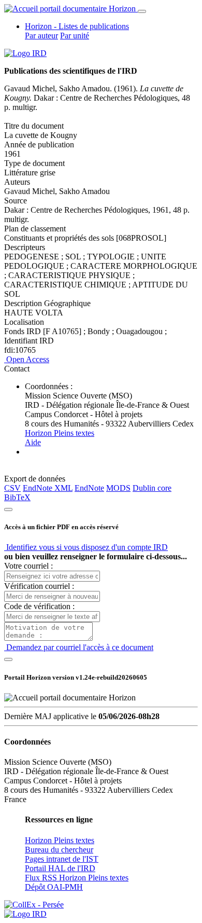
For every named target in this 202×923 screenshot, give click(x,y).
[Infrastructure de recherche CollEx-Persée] (34, 904)
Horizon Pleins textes (59, 433)
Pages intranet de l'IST (61, 859)
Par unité (74, 35)
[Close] (8, 509)
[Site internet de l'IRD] (25, 53)
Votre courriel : (28, 565)
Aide (33, 442)
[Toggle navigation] (142, 11)
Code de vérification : (39, 606)
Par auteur (41, 35)
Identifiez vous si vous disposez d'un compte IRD (86, 547)
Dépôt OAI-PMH (54, 887)
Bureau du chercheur (59, 849)
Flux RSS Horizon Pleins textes (76, 877)
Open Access (26, 359)
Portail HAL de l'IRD (60, 868)
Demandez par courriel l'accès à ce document (78, 647)
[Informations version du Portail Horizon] (25, 914)
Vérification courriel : (39, 586)
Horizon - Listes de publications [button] (77, 26)
